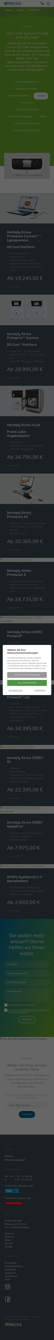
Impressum (39, 690)
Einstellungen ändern (27, 675)
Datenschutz (15, 690)
